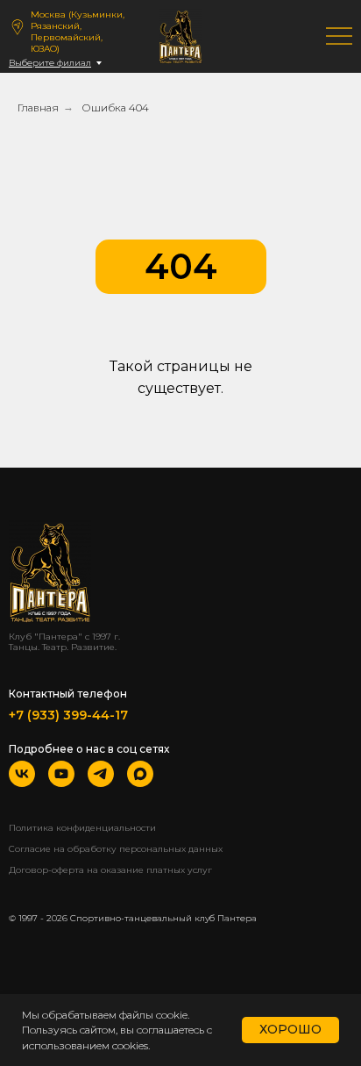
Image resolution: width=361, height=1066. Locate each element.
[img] (339, 36)
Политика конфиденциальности (82, 827)
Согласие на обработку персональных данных (116, 849)
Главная (38, 107)
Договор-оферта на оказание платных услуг (110, 870)
